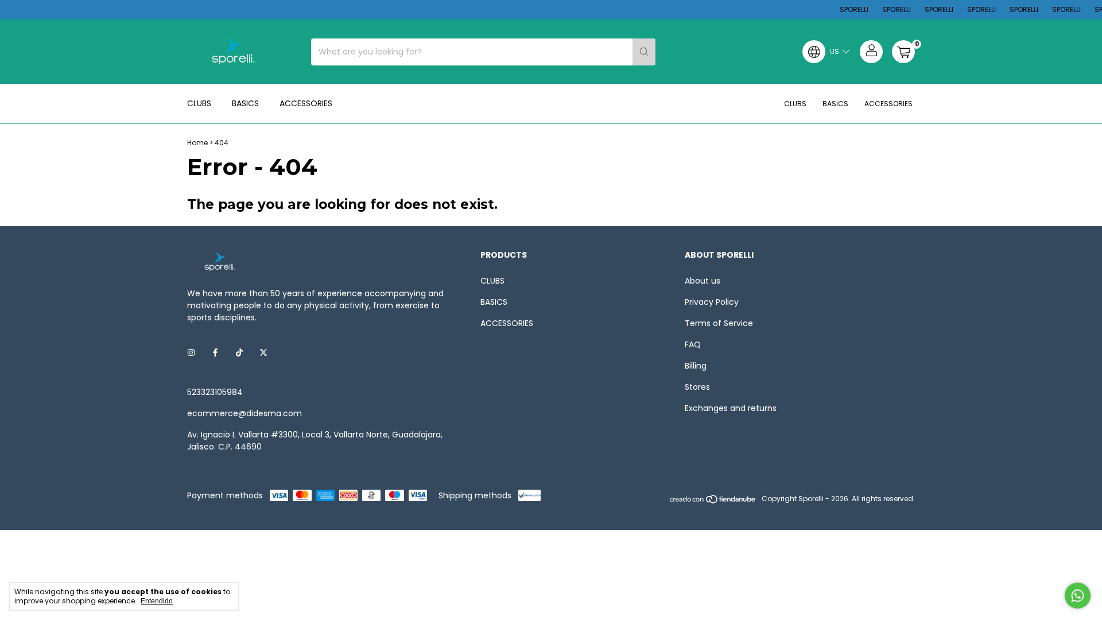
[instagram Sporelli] (191, 353)
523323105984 (215, 392)
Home (197, 143)
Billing (696, 365)
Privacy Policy (712, 302)
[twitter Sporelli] (263, 353)
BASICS (245, 103)
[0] (903, 51)
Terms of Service (719, 323)
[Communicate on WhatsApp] (1078, 596)
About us (702, 280)
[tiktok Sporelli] (239, 353)
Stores (697, 387)
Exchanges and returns (731, 408)
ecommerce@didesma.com (244, 413)
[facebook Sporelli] (215, 353)
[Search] (644, 51)
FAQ (693, 344)
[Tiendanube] (713, 501)
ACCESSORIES (306, 103)
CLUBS (199, 103)
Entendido (157, 601)
